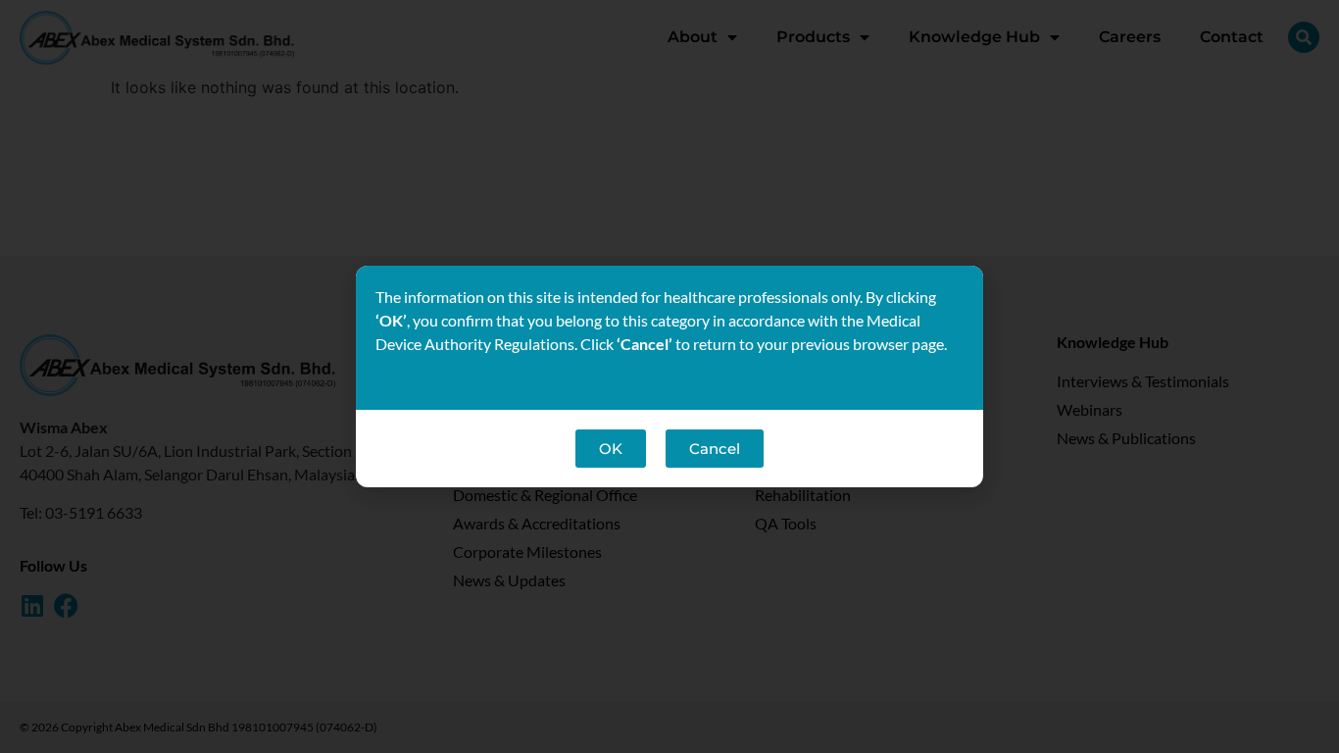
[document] (669, 376)
